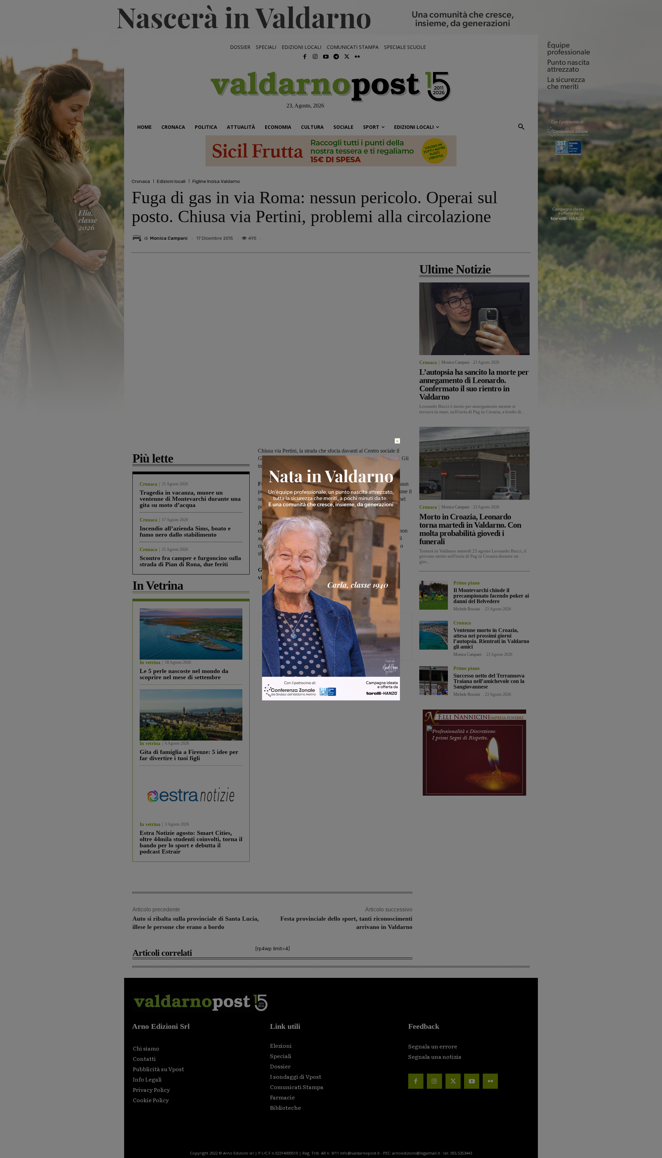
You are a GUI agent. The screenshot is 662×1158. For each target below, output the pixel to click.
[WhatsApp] (507, 236)
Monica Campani (169, 238)
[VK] (491, 236)
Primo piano (466, 583)
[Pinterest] (475, 236)
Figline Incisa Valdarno (216, 181)
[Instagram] (315, 57)
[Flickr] (357, 57)
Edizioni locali (171, 181)
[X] (459, 236)
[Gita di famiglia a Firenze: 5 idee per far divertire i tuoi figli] (191, 715)
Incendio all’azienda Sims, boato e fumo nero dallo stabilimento (185, 531)
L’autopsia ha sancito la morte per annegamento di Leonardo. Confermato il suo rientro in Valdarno (474, 384)
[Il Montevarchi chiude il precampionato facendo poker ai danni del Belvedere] (433, 595)
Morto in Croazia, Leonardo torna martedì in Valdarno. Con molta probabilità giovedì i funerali (470, 529)
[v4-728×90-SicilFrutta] (331, 150)
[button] (521, 127)
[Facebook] (305, 57)
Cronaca (141, 181)
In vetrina (150, 662)
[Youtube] (326, 57)
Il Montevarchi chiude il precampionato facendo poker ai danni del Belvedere (491, 595)
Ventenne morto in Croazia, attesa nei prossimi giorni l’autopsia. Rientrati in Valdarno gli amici (491, 638)
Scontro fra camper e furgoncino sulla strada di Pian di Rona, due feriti (190, 561)
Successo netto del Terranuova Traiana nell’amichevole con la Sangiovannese (488, 681)
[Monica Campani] (138, 238)
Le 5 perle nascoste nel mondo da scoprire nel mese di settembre (184, 674)
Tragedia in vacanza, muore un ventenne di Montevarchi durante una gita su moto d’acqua (190, 498)
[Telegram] (336, 57)
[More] (523, 236)
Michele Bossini (466, 609)
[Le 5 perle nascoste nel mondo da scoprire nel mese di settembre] (191, 634)
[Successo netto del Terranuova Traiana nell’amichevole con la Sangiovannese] (433, 680)
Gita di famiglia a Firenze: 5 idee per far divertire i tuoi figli (189, 755)
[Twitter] (346, 57)
